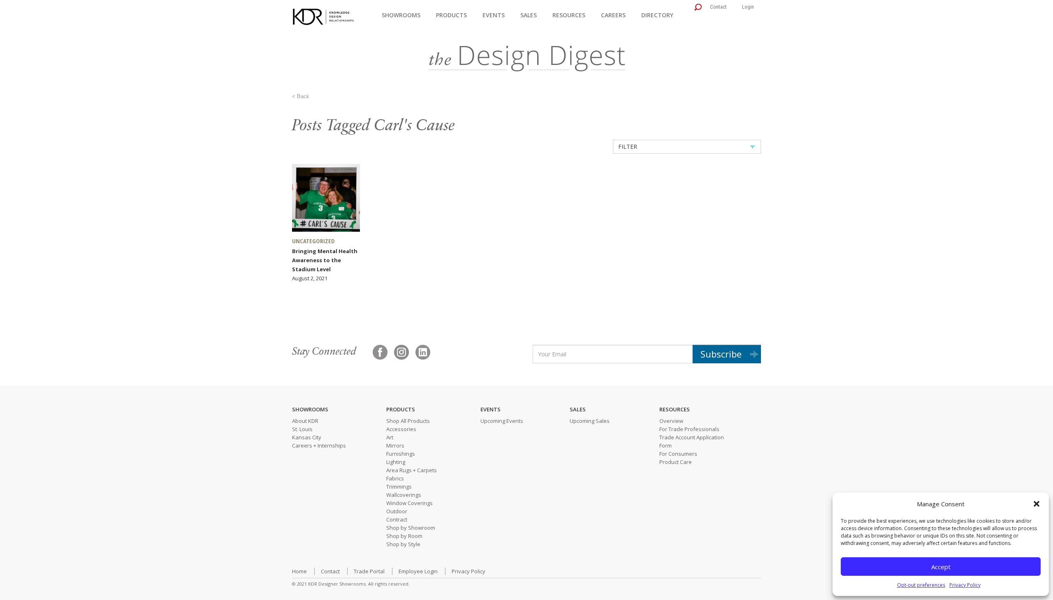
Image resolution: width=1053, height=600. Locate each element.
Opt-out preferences (921, 585)
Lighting (395, 462)
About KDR (305, 421)
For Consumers (678, 453)
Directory (657, 15)
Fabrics (395, 478)
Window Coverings (409, 503)
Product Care (675, 462)
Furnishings (400, 453)
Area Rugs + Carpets (411, 470)
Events (493, 15)
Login (748, 7)
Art (389, 437)
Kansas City (306, 437)
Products (451, 15)
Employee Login (418, 571)
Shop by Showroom (410, 527)
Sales (528, 15)
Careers (613, 15)
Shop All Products (408, 421)
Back (303, 96)
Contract (396, 519)
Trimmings (399, 486)
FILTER (627, 146)
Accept (941, 567)
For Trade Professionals (689, 429)
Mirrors (395, 445)
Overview (671, 421)
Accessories (401, 429)
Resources (568, 15)
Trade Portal (369, 571)
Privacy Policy (965, 585)
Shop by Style (403, 544)
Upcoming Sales (590, 421)
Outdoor (396, 511)
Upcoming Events (501, 421)
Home (299, 571)
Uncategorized (313, 241)
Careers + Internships (319, 445)
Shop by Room (404, 536)
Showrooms (401, 15)
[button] (1036, 504)
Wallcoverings (403, 494)
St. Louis (302, 429)
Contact (718, 7)
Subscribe (721, 354)
